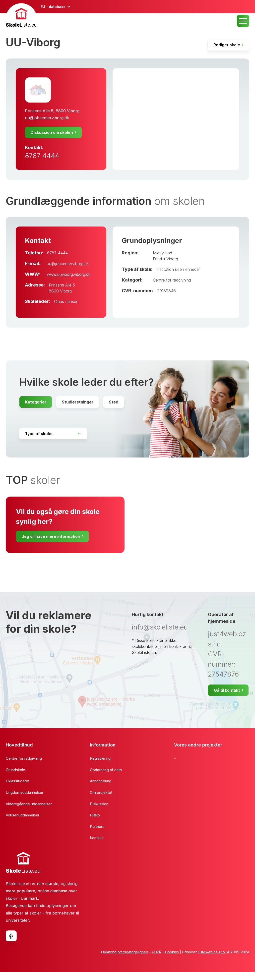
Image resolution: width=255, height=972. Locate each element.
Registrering (100, 758)
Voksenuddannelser (22, 815)
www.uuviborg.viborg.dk (68, 274)
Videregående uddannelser (29, 803)
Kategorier (35, 402)
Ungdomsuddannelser (24, 792)
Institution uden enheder (178, 269)
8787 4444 (42, 156)
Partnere (97, 826)
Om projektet (101, 792)
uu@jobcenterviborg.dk (47, 117)
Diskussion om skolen (52, 132)
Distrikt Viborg (165, 258)
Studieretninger (77, 402)
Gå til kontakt (227, 690)
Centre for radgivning (172, 280)
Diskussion (99, 803)
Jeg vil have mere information (51, 536)
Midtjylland (162, 252)
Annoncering (100, 781)
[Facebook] (11, 935)
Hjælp (95, 815)
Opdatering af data (106, 769)
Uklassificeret (17, 781)
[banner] (21, 16)
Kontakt (96, 837)
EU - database (53, 6)
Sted (113, 402)
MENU (243, 21)
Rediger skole (226, 44)
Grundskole (15, 769)
